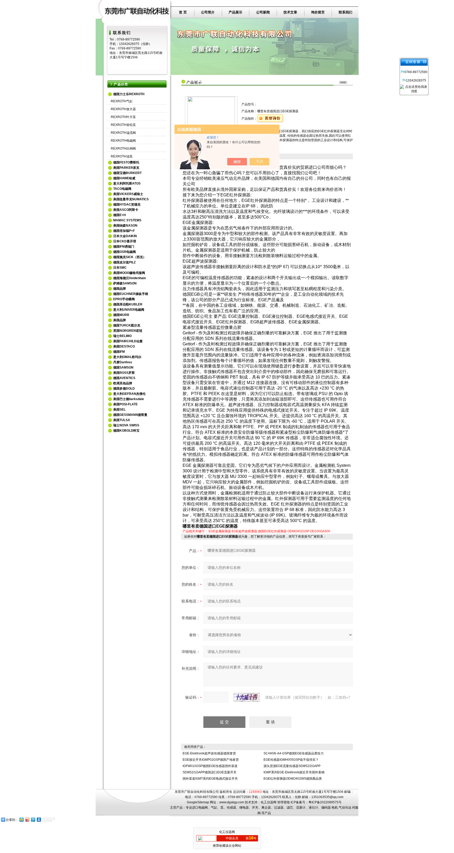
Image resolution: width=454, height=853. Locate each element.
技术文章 (290, 12)
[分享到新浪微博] (27, 819)
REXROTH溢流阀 (123, 133)
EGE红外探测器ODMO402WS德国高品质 (293, 778)
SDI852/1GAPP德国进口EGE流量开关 (209, 772)
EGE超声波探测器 (244, 531)
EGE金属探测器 (220, 531)
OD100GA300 (320, 531)
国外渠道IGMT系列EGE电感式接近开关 (210, 778)
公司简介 (208, 12)
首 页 (183, 12)
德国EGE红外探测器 (272, 531)
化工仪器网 (268, 802)
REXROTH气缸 (122, 101)
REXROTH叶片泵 (123, 117)
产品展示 (235, 12)
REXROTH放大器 (123, 109)
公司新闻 (263, 12)
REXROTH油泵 (122, 156)
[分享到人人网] (39, 819)
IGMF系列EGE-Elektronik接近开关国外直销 (294, 772)
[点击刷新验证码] (247, 697)
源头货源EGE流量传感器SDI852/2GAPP (292, 766)
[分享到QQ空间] (21, 819)
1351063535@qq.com (327, 797)
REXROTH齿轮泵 (123, 125)
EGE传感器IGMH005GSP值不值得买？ (291, 760)
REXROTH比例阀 (123, 148)
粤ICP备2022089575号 (325, 802)
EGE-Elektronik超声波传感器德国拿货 (209, 753)
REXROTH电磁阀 (123, 140)
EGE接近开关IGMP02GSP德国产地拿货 (211, 760)
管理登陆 (283, 802)
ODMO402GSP (298, 531)
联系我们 (345, 12)
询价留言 (318, 12)
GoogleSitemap (198, 802)
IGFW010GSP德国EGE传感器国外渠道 (210, 766)
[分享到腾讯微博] (33, 819)
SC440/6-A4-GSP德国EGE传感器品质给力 (294, 753)
